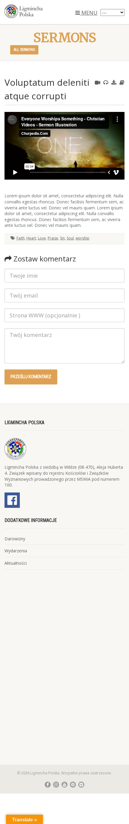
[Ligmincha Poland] (43, 11)
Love (42, 238)
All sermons (24, 50)
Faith (20, 238)
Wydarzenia (15, 551)
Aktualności (15, 563)
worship (82, 238)
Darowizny (14, 539)
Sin (62, 238)
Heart (31, 238)
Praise (53, 238)
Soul (70, 238)
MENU (89, 12)
